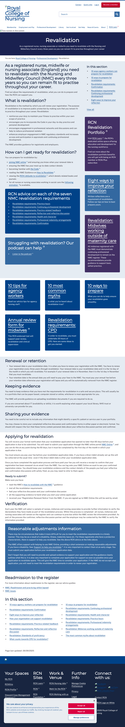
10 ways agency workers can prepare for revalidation (34, 604)
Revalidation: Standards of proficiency (27, 635)
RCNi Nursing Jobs (57, 683)
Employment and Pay (26, 27)
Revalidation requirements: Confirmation (30, 223)
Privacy (75, 691)
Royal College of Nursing (25, 58)
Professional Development (46, 27)
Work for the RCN (57, 689)
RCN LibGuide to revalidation (33, 176)
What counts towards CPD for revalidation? (29, 639)
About (103, 27)
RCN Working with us (58, 694)
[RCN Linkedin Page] (105, 690)
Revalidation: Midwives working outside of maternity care (102, 230)
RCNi (35, 689)
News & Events (93, 27)
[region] (50, 710)
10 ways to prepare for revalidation (81, 604)
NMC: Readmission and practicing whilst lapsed (27, 588)
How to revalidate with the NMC (37, 485)
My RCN (8, 679)
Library (61, 27)
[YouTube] (114, 687)
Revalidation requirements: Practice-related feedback (34, 624)
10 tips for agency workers (17, 290)
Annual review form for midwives (22, 324)
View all (90, 109)
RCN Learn (113, 27)
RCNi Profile (10, 689)
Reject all (81, 712)
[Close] (94, 700)
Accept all (81, 706)
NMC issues (10, 591)
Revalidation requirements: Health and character (34, 217)
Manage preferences (81, 717)
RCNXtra (9, 684)
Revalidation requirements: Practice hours (31, 204)
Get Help (81, 27)
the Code (35, 169)
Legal (74, 696)
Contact (78, 5)
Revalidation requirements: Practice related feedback (36, 210)
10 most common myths (57, 290)
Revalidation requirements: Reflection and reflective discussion (41, 213)
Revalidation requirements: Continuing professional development (41, 207)
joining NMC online (17, 162)
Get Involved (71, 27)
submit (117, 14)
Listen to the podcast (22, 254)
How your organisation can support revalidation (31, 618)
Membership (11, 27)
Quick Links (88, 5)
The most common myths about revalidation (85, 635)
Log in (96, 5)
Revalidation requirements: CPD (62, 324)
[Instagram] (101, 687)
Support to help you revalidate (47, 547)
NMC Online (107, 444)
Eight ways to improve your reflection (101, 185)
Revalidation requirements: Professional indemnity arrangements (41, 220)
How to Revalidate (45, 172)
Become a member (110, 4)
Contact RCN (101, 697)
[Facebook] (101, 683)
